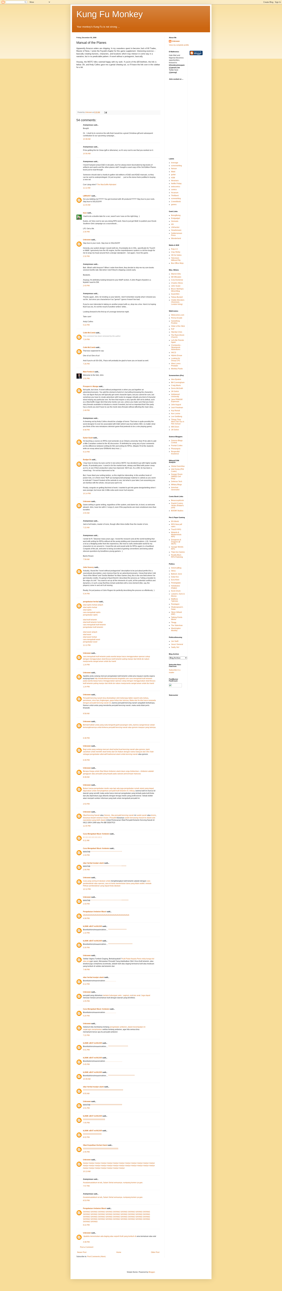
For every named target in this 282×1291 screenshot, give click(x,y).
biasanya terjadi (89, 818)
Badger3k (87, 460)
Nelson (174, 169)
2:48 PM (86, 410)
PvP (172, 329)
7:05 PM (86, 1123)
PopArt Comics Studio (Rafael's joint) (177, 505)
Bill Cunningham (177, 382)
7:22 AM (86, 528)
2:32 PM (86, 256)
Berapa (86, 771)
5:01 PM (86, 1050)
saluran (120, 774)
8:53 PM (86, 1200)
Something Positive (175, 322)
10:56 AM (86, 154)
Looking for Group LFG (175, 359)
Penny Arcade (176, 318)
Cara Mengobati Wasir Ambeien (96, 834)
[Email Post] (105, 112)
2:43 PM (86, 286)
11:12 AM (86, 188)
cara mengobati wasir (91, 639)
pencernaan (128, 774)
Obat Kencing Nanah (91, 815)
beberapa (124, 698)
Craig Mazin (176, 385)
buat (121, 749)
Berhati (86, 725)
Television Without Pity (176, 259)
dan (120, 700)
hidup (116, 700)
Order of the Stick (178, 326)
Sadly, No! (175, 647)
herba (108, 752)
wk (84, 915)
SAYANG (86, 1212)
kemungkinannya (90, 727)
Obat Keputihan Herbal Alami (95, 1145)
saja (111, 788)
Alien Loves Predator (176, 365)
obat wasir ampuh (90, 632)
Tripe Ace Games (178, 552)
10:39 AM (86, 1079)
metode (148, 883)
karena (136, 725)
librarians (175, 181)
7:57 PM (86, 1186)
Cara (85, 881)
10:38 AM (86, 139)
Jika (112, 815)
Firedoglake (176, 583)
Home (118, 1252)
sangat (95, 661)
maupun (141, 727)
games (174, 204)
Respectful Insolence (175, 453)
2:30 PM (86, 232)
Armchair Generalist (175, 488)
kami (148, 749)
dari (135, 659)
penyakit (93, 703)
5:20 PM (86, 1016)
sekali (152, 725)
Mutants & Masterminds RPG (176, 534)
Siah (152, 752)
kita (141, 700)
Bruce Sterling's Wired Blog (177, 290)
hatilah (92, 725)
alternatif (103, 754)
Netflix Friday (176, 184)
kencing (93, 698)
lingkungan (104, 700)
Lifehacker (175, 227)
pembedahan (94, 886)
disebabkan (111, 698)
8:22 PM (86, 1225)
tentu (113, 883)
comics (174, 190)
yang (102, 725)
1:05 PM (86, 1001)
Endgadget (175, 218)
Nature (120, 752)
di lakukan (101, 881)
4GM (173, 178)
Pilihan (86, 886)
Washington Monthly (176, 629)
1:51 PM (86, 378)
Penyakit (86, 698)
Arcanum (174, 193)
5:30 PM (86, 948)
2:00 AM (86, 513)
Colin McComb (89, 333)
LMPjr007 (87, 196)
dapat (151, 788)
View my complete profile (179, 45)
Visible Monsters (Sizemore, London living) (177, 302)
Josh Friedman (177, 408)
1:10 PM (86, 933)
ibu (110, 661)
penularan (87, 700)
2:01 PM (86, 1108)
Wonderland (176, 238)
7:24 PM (86, 339)
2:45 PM (86, 1152)
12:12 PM (87, 889)
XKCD (173, 353)
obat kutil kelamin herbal (93, 622)
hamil (114, 661)
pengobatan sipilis (90, 615)
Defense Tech (176, 481)
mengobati (91, 656)
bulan (106, 818)
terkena (105, 727)
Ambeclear (134, 771)
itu (139, 700)
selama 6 (100, 818)
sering (94, 881)
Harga (91, 771)
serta (91, 661)
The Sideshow (177, 625)
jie (141, 752)
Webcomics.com (177, 315)
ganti (118, 725)
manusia (137, 774)
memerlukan (121, 883)
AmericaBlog (176, 568)
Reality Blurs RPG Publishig (177, 556)
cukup (147, 656)
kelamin (103, 656)
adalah (151, 771)
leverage (174, 163)
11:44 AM (86, 205)
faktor (131, 698)
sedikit (142, 883)
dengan (86, 659)
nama (132, 752)
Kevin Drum (176, 591)
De (116, 752)
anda (97, 725)
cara (85, 656)
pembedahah (88, 883)
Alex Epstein (176, 379)
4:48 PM (86, 1242)
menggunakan (132, 656)
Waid (173, 172)
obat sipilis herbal (90, 607)
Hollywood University (175, 395)
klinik (139, 659)
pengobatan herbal (91, 602)
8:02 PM (86, 1137)
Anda (111, 886)
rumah (136, 788)
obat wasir (87, 634)
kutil (97, 656)
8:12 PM (86, 984)
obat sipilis (87, 610)
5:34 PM (86, 594)
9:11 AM (86, 840)
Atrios (173, 571)
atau (130, 727)
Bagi (85, 749)
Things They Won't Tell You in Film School (177, 422)
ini (110, 703)
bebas (145, 698)
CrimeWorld (176, 202)
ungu (128, 771)
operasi (142, 656)
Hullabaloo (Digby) (175, 587)
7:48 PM (86, 970)
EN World (175, 521)
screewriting (176, 198)
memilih (99, 752)
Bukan (85, 788)
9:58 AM (86, 714)
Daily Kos (175, 577)
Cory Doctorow (177, 280)
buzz (85, 213)
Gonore (107, 815)
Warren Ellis (176, 274)
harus (124, 656)
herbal (116, 749)
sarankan (86, 752)
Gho (148, 752)
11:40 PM (86, 826)
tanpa (119, 656)
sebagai (86, 754)
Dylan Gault (88, 438)
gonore (135, 727)
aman (101, 661)
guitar (173, 175)
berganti (111, 725)
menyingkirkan (103, 791)
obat (103, 659)
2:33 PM (86, 904)
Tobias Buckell (177, 297)
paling (124, 659)
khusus (108, 659)
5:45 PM (86, 1064)
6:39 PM (86, 760)
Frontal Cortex (176, 446)
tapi (114, 788)
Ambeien (112, 771)
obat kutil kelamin (90, 620)
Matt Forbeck (88, 372)
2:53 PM (86, 804)
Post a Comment (86, 1247)
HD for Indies (176, 255)
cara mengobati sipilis (91, 612)
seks (141, 698)
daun (123, 771)
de (143, 659)
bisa (104, 698)
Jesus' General (177, 644)
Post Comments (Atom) (96, 1256)
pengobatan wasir (90, 642)
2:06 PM (86, 870)
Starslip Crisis (176, 332)
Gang (137, 752)
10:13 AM (86, 1171)
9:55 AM (86, 1094)
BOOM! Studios (177, 511)
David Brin (175, 294)
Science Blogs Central (177, 442)
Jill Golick (175, 391)
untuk (106, 661)
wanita (113, 656)
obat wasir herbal (90, 637)
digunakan (87, 791)
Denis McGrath (177, 388)
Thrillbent (175, 196)
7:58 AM (86, 559)
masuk (141, 818)
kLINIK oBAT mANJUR (92, 926)
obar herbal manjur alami (93, 863)
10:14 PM (87, 493)
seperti (136, 698)
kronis (153, 815)
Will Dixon (175, 427)
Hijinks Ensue (176, 355)
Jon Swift (174, 641)
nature (146, 659)
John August (176, 405)
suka (106, 725)
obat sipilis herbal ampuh (93, 605)
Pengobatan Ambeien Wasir (94, 912)
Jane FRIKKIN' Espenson (177, 400)
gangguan (87, 774)
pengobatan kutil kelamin (93, 627)
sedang (99, 749)
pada (108, 656)
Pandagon (175, 604)
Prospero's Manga (90, 386)
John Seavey (88, 567)
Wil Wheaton (176, 277)
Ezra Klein (175, 580)
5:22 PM (86, 325)
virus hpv (95, 700)
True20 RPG (176, 529)
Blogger (152, 1272)
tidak (137, 883)
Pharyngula (175, 449)
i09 (172, 224)
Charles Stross (177, 283)
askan (99, 1029)
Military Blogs (176, 485)
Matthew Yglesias (174, 600)
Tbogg (173, 622)
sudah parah (142, 815)
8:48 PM (86, 430)
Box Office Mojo (177, 263)
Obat (101, 771)
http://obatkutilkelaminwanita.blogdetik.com (112, 678)
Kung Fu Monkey (109, 14)
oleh (118, 698)
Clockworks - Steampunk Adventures (176, 347)
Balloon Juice (176, 574)
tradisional (111, 754)
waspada (152, 700)
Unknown (87, 240)
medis (106, 788)
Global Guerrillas (178, 466)
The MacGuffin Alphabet (106, 185)
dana (128, 883)
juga (122, 788)
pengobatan (95, 754)
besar (147, 725)
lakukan (117, 886)
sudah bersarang (132, 818)
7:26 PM (86, 364)
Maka (132, 700)
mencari (106, 749)
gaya (111, 700)
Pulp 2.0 (174, 249)
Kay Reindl (175, 411)
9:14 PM (86, 452)
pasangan (124, 725)
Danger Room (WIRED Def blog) (176, 476)
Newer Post (81, 1252)
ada (118, 788)
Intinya (132, 791)
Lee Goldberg (176, 416)
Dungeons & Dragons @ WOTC (176, 542)
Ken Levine (175, 414)
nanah (99, 698)
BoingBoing (176, 215)
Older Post (155, 1252)
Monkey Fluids (177, 369)
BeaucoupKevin (177, 500)
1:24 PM (86, 665)
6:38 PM (86, 738)
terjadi (109, 774)
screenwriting (176, 166)
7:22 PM (86, 1035)
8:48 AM (86, 777)
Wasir (106, 771)
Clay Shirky (175, 252)
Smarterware (176, 230)
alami (118, 754)
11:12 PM (86, 645)
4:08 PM (86, 918)
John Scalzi (175, 286)
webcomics (175, 187)
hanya (91, 788)
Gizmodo (174, 221)
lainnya (126, 700)
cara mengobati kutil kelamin (94, 625)
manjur (130, 659)
